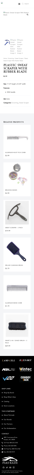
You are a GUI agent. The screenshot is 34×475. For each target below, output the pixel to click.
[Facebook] (4, 467)
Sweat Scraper (19, 58)
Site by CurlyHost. (15, 472)
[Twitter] (7, 467)
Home (5, 58)
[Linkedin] (14, 467)
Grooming (11, 58)
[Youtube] (10, 467)
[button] (19, 4)
